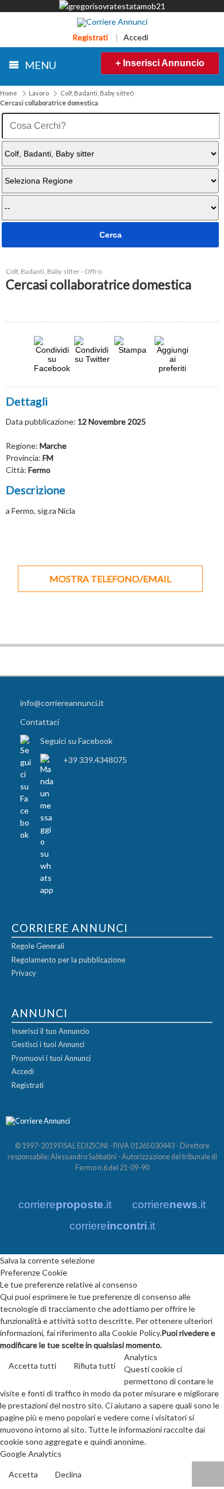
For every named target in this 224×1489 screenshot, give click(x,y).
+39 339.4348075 (95, 760)
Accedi (135, 37)
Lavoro (39, 93)
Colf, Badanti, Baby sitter (96, 93)
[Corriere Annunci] (112, 22)
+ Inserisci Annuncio (159, 63)
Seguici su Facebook (76, 741)
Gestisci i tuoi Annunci (47, 1044)
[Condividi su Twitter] (92, 359)
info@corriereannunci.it (62, 703)
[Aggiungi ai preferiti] (172, 354)
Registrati (90, 37)
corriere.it (64, 1204)
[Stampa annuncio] (132, 349)
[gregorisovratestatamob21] (112, 6)
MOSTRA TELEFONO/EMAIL (110, 578)
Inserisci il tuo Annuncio (50, 1031)
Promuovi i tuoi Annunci (51, 1058)
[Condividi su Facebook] (52, 368)
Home (8, 93)
